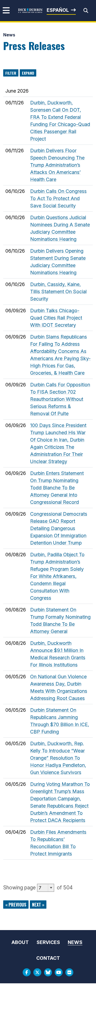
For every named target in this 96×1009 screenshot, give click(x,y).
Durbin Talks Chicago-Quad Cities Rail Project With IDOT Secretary (56, 318)
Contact (48, 958)
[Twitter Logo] (37, 972)
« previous (15, 904)
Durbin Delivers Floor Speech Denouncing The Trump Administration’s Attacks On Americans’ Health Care (57, 165)
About (20, 942)
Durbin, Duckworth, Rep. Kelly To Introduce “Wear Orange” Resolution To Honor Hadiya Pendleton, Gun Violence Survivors (58, 758)
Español (58, 10)
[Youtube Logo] (59, 972)
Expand (28, 73)
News (9, 34)
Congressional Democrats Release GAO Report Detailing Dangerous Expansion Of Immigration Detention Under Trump (58, 528)
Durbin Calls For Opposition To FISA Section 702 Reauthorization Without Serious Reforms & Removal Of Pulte (60, 399)
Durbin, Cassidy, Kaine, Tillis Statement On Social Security (58, 291)
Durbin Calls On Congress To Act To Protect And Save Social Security (58, 198)
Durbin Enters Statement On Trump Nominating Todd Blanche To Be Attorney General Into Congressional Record (57, 487)
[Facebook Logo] (27, 972)
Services (48, 942)
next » (38, 904)
